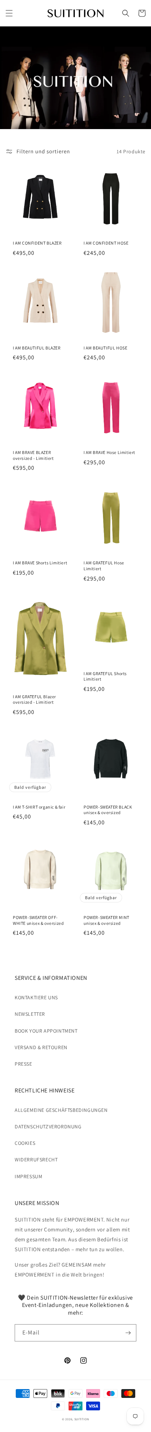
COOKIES (25, 1143)
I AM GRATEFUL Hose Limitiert (104, 565)
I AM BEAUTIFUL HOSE (105, 348)
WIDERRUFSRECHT (36, 1159)
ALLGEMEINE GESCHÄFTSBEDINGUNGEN (61, 1110)
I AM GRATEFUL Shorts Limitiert (105, 676)
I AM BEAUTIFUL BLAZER (37, 348)
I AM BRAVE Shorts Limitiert (40, 562)
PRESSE (23, 1064)
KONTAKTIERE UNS (36, 997)
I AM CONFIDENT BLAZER (37, 243)
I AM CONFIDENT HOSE (106, 243)
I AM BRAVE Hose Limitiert (109, 452)
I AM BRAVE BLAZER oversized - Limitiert (33, 455)
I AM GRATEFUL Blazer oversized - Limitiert (34, 699)
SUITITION (81, 1419)
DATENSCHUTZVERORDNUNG (48, 1126)
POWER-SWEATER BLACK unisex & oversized (108, 810)
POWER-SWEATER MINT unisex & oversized (106, 920)
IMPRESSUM (28, 1176)
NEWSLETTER (30, 1014)
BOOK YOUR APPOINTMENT (46, 1031)
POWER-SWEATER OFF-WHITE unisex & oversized (38, 920)
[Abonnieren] (128, 1332)
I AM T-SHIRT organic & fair (39, 807)
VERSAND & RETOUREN (41, 1047)
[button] (9, 13)
